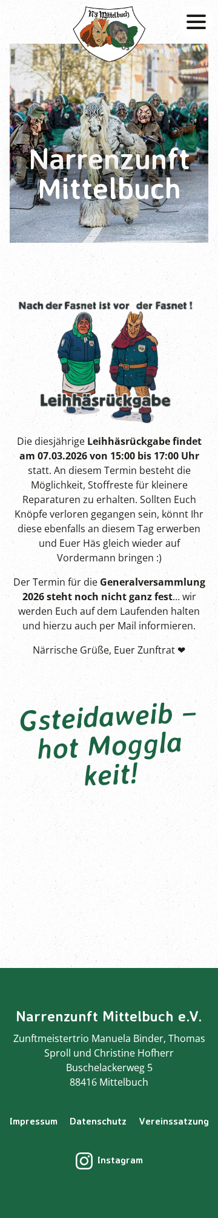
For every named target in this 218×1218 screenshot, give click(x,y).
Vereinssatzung (174, 1121)
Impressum (34, 1121)
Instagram (120, 1160)
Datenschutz (98, 1121)
